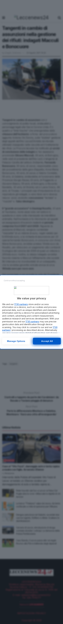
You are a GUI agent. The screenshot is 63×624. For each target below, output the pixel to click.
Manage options (16, 341)
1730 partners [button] (21, 304)
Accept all (47, 341)
